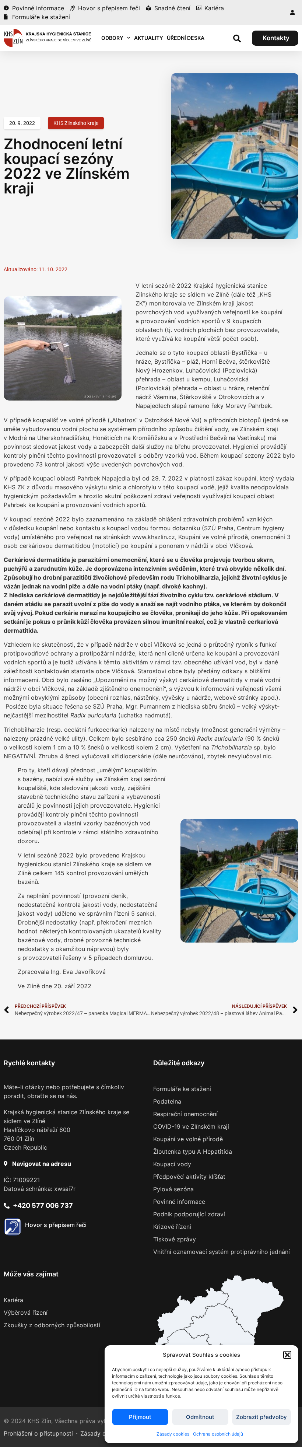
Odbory (112, 38)
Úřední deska (185, 38)
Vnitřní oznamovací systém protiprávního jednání (221, 1251)
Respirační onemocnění (185, 1114)
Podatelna (167, 1101)
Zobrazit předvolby (261, 1416)
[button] (287, 1355)
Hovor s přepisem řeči (56, 1224)
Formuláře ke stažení (182, 1089)
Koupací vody (172, 1164)
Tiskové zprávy (174, 1239)
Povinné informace (179, 1201)
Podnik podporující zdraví (189, 1214)
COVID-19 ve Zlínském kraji (191, 1126)
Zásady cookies (173, 1434)
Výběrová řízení (26, 1312)
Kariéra (13, 1300)
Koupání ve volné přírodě (188, 1139)
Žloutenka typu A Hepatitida (192, 1151)
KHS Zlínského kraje (75, 123)
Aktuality (148, 38)
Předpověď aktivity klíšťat (189, 1176)
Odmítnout (200, 1416)
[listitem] (220, 1329)
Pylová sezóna (173, 1189)
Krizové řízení (172, 1226)
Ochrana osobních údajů (218, 1434)
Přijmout (140, 1416)
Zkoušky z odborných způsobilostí (52, 1325)
